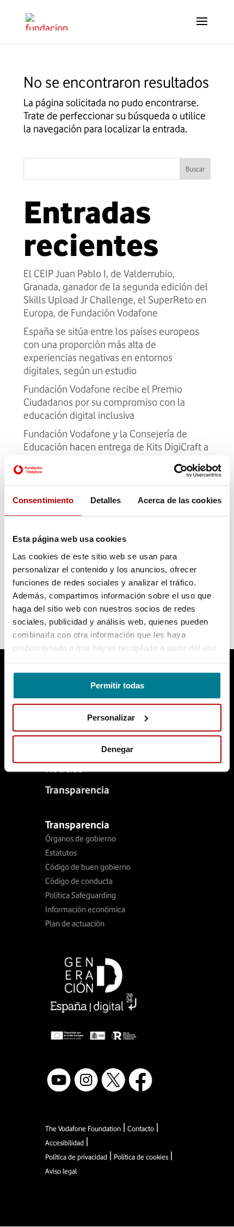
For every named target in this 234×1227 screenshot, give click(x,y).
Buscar (195, 168)
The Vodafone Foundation (83, 1128)
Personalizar (111, 717)
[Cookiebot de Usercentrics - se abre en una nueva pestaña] (173, 470)
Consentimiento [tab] (43, 500)
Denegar (117, 749)
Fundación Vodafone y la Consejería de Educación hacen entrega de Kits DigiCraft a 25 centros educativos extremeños (115, 447)
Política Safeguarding (80, 895)
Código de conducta (79, 881)
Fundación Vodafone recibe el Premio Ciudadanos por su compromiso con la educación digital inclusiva (104, 402)
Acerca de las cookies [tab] (179, 500)
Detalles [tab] (105, 500)
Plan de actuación (74, 924)
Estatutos (61, 853)
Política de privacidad (76, 1156)
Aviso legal (61, 1171)
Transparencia (77, 790)
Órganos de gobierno (80, 839)
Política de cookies (141, 1156)
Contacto (140, 1128)
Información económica (85, 909)
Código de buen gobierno (88, 867)
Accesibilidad (64, 1142)
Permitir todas (117, 685)
